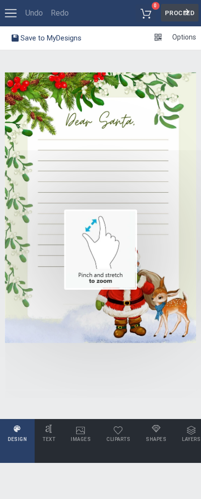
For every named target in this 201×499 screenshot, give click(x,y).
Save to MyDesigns (50, 38)
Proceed (180, 13)
